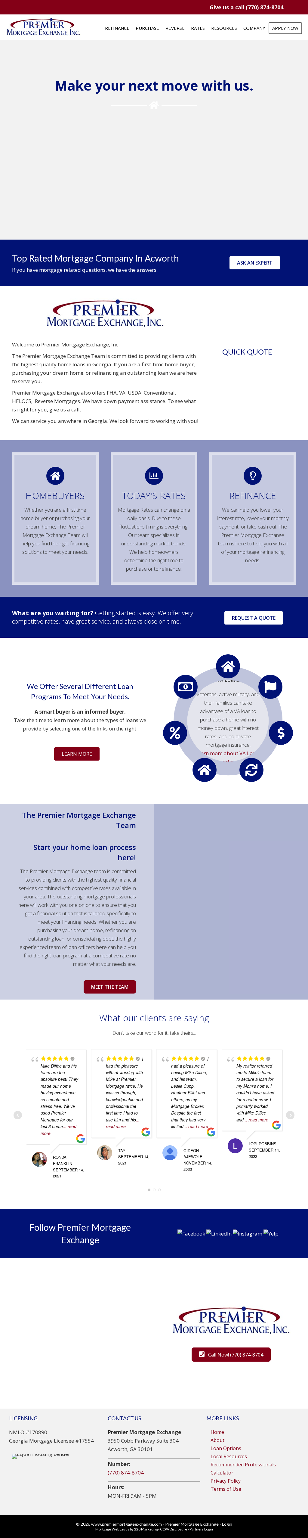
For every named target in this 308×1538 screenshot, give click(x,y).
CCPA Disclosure (173, 1529)
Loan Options (226, 1448)
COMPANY (254, 28)
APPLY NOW (285, 28)
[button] (246, 7)
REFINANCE (117, 28)
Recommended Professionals (243, 1464)
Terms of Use (226, 1489)
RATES (198, 28)
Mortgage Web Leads (112, 1529)
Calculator (222, 1472)
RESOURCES (224, 28)
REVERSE (175, 28)
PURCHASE (147, 28)
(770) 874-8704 (126, 1472)
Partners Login (201, 1529)
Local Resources (229, 1456)
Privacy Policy (226, 1481)
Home (217, 1432)
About (217, 1440)
